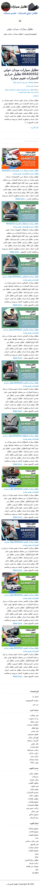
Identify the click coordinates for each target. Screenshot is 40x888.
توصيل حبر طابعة (32, 866)
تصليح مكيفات (33, 850)
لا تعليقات (35, 95)
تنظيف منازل (33, 773)
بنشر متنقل (34, 722)
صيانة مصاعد (33, 759)
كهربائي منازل (33, 737)
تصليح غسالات (33, 829)
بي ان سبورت (33, 718)
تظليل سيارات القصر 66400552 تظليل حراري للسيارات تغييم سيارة (21, 596)
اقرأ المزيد (34, 127)
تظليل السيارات (32, 805)
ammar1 (31, 82)
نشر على (20, 82)
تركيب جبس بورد (32, 808)
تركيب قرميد (33, 863)
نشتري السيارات (32, 792)
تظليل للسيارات (12, 884)
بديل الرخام (34, 818)
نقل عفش (34, 744)
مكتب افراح (34, 780)
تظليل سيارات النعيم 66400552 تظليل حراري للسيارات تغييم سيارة (21, 543)
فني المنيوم (34, 844)
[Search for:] (20, 141)
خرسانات (35, 777)
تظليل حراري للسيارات (26, 89)
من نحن (35, 704)
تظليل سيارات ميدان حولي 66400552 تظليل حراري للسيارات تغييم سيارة (21, 74)
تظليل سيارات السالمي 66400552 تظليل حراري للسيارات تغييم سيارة (20, 278)
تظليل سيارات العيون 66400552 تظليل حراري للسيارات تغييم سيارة (21, 649)
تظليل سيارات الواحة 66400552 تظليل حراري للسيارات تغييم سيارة (21, 490)
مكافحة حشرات (32, 725)
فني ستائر (34, 811)
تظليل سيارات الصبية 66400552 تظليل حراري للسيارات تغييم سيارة (21, 384)
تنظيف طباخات (33, 799)
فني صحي (34, 731)
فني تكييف (34, 786)
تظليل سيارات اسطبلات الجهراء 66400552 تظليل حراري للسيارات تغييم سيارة (22, 225)
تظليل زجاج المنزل (31, 860)
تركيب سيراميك (32, 750)
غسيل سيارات (33, 847)
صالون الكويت (33, 783)
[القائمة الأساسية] (20, 21)
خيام (36, 869)
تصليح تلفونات (33, 835)
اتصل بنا (35, 697)
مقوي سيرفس (33, 734)
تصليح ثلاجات (33, 832)
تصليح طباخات (33, 802)
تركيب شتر (34, 756)
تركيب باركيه (33, 753)
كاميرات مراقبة (32, 741)
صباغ (36, 857)
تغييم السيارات (22, 92)
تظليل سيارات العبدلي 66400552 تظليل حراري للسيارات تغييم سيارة (20, 331)
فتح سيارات (34, 747)
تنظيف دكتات (33, 796)
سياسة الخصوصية (32, 700)
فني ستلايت (34, 715)
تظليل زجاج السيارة (14, 89)
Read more (20, 198)
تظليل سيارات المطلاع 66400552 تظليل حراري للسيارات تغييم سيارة (20, 437)
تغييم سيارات (29, 86)
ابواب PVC (34, 763)
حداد (36, 838)
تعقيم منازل (34, 789)
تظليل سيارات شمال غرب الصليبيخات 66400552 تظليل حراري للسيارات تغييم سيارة (20, 172)
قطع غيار (35, 873)
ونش (36, 854)
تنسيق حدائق (33, 814)
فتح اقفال (34, 728)
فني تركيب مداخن (31, 841)
